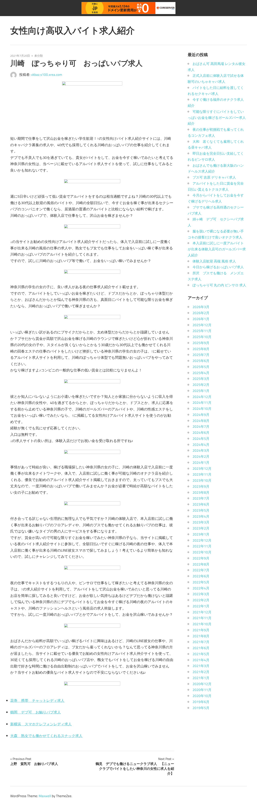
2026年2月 (201, 313)
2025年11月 (202, 330)
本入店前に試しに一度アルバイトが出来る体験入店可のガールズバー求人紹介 (217, 249)
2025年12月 (202, 325)
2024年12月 (202, 396)
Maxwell (45, 796)
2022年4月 (201, 588)
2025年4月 (201, 372)
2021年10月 (202, 624)
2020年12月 (202, 684)
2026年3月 (201, 306)
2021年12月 (202, 612)
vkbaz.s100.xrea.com (46, 74)
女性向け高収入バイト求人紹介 (72, 30)
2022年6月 (201, 576)
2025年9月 (201, 342)
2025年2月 (201, 384)
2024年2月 (201, 456)
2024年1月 (201, 462)
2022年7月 (201, 570)
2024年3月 (201, 450)
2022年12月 (202, 540)
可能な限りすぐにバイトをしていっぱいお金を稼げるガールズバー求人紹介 (217, 117)
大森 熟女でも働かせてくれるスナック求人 (46, 735)
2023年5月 (201, 510)
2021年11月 (202, 618)
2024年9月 (201, 414)
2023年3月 (201, 522)
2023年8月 (201, 492)
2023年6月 (201, 504)
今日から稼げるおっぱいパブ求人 (218, 267)
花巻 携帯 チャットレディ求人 (37, 700)
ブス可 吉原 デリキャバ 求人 (214, 177)
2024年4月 (201, 444)
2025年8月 (201, 349)
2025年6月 (201, 360)
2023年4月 (201, 516)
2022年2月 (201, 600)
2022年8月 (201, 564)
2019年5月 (201, 707)
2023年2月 (201, 528)
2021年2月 (201, 671)
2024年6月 (201, 432)
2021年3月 (201, 665)
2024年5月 (201, 438)
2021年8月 (201, 636)
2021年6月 (201, 648)
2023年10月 (202, 480)
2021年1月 (201, 678)
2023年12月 (202, 468)
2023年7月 (201, 498)
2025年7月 (201, 354)
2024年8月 (201, 420)
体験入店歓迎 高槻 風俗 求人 (214, 261)
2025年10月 (202, 336)
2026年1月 (201, 319)
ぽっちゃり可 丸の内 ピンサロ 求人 (219, 285)
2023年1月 (201, 534)
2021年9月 (201, 630)
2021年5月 (201, 654)
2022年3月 (201, 594)
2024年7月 (201, 426)
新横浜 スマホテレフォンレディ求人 (41, 724)
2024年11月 (202, 402)
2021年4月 (201, 660)
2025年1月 (201, 390)
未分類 (38, 55)
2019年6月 (201, 701)
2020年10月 (202, 695)
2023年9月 (201, 486)
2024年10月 (202, 408)
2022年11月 (202, 546)
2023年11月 (202, 474)
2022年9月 (201, 558)
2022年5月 (201, 582)
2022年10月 (202, 552)
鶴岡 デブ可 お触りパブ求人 (35, 712)
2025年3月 (201, 378)
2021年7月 (201, 642)
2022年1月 (201, 606)
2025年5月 (201, 366)
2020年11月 (202, 689)
